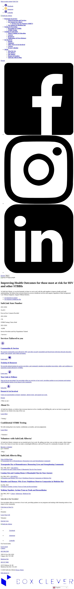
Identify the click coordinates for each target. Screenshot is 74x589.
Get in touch (4, 546)
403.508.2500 (5, 551)
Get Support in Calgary (11, 298)
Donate (3, 60)
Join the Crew (5, 521)
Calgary (13, 493)
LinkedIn (10, 12)
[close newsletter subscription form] (1, 509)
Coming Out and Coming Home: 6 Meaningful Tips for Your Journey (27, 473)
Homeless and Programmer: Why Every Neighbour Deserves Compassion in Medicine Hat (32, 481)
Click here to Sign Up (7, 507)
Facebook (10, 6)
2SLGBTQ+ (14, 468)
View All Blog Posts (6, 459)
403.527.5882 (5, 562)
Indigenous (19, 493)
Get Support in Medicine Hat (12, 299)
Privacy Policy (20, 570)
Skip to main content (6, 1)
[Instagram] (38, 203)
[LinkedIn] (38, 272)
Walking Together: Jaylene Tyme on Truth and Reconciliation (24, 490)
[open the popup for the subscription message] (1, 495)
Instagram (10, 9)
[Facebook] (38, 134)
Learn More (4, 414)
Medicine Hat (27, 493)
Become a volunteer (6, 447)
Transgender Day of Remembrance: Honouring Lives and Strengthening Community (32, 464)
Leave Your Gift (5, 515)
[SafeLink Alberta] (6, 15)
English (57, 587)
